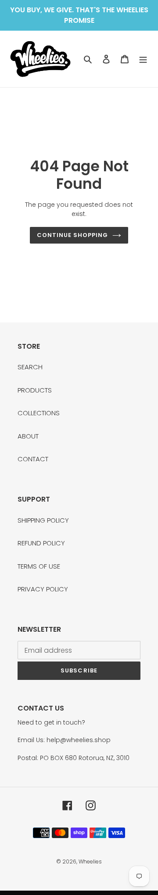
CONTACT (33, 458)
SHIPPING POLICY (43, 520)
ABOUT (28, 436)
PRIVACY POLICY (43, 589)
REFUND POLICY (41, 543)
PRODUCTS (35, 390)
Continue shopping (72, 235)
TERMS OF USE (39, 566)
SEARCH (30, 366)
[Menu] (143, 59)
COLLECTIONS (39, 412)
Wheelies (90, 861)
